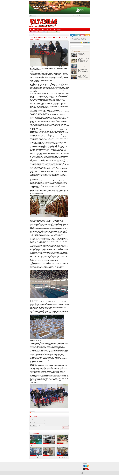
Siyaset (38, 29)
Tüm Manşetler (48, 34)
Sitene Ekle (74, 15)
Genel (41, 34)
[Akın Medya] (82, 473)
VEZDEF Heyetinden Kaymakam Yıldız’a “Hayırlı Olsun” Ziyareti (62, 457)
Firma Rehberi (33, 31)
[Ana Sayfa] (30, 29)
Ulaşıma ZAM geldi (41, 15)
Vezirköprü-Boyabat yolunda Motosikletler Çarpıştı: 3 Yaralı (34, 457)
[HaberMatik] (86, 473)
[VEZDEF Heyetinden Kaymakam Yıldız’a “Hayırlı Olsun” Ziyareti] (74, 78)
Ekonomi (42, 29)
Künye (85, 15)
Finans (45, 31)
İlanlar (40, 31)
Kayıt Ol (78, 15)
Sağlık (50, 29)
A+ (68, 34)
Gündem (34, 29)
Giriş (81, 15)
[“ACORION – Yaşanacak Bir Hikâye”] (74, 73)
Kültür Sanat (59, 29)
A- (67, 34)
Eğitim (47, 29)
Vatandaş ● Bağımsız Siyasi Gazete (36, 472)
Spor (54, 29)
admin (32, 34)
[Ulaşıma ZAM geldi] (74, 57)
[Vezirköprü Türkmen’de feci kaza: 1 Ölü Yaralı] (74, 62)
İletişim (88, 15)
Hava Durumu (52, 31)
